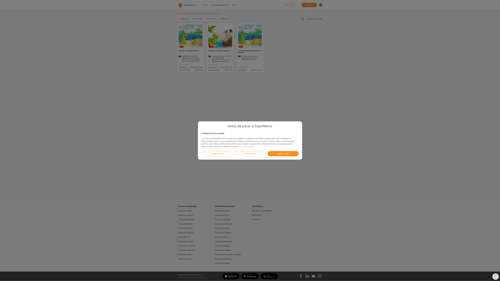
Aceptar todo (283, 153)
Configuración (217, 153)
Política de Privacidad (246, 147)
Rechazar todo (250, 153)
